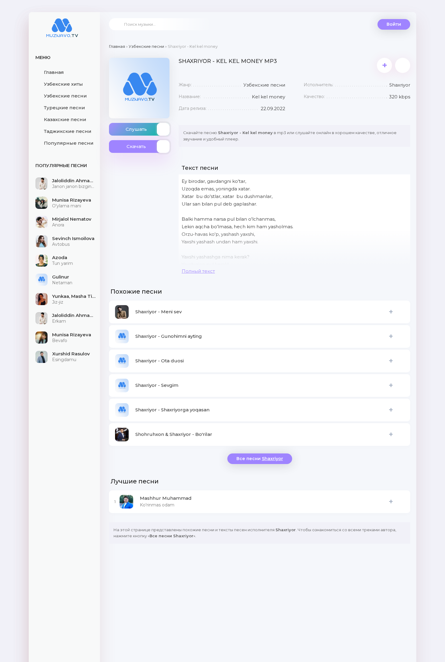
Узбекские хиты (63, 84)
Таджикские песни (67, 131)
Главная (54, 72)
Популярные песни (69, 143)
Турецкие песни (64, 107)
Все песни (259, 458)
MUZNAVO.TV (62, 32)
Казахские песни (65, 119)
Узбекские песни (65, 96)
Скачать (136, 146)
